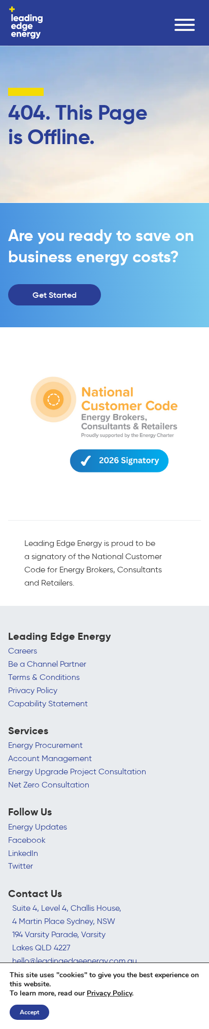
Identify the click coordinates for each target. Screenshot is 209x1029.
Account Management (50, 758)
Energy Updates (37, 826)
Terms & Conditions (44, 677)
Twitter (20, 866)
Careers (22, 650)
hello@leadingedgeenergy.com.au (74, 960)
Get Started (54, 295)
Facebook (27, 840)
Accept (29, 1012)
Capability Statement (48, 703)
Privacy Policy (32, 690)
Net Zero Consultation (48, 784)
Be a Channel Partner (47, 664)
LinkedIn (23, 853)
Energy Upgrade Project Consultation (77, 771)
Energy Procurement (45, 745)
